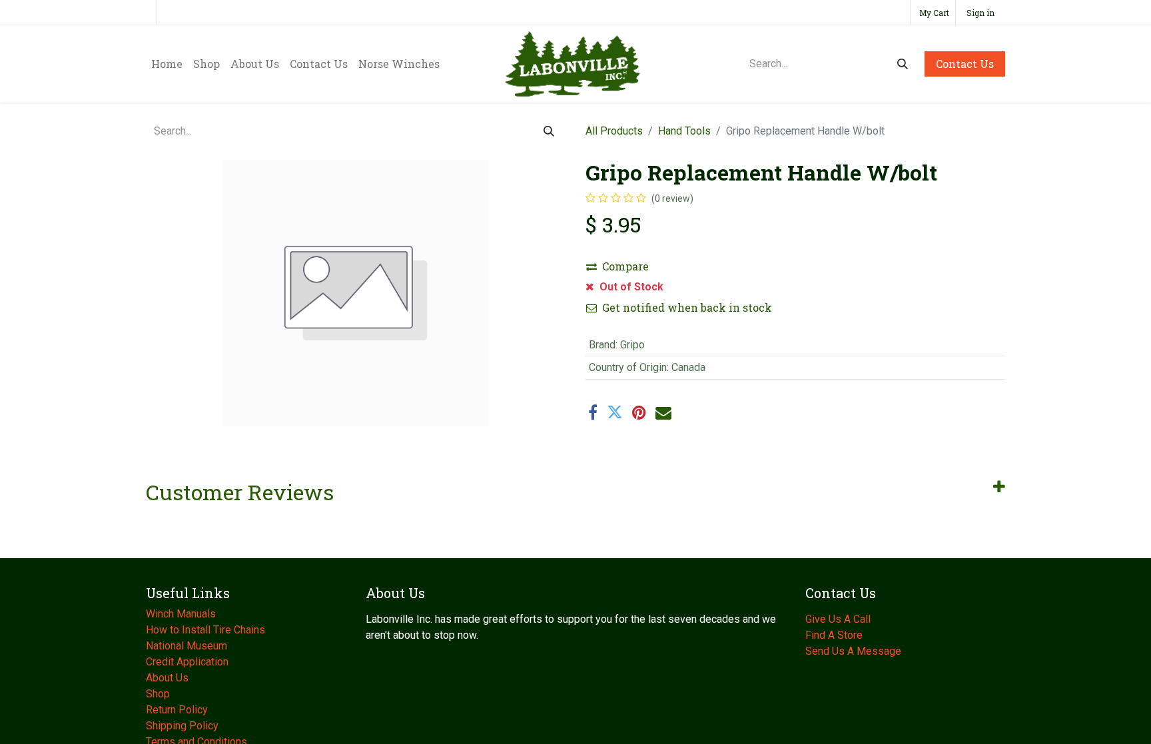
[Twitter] (615, 412)
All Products (614, 131)
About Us (168, 677)
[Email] (663, 412)
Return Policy (177, 709)
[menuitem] (167, 64)
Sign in (980, 12)
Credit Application (188, 661)
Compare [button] (625, 266)
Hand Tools (684, 131)
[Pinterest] (639, 412)
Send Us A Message (853, 651)
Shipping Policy (182, 725)
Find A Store (834, 635)
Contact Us (965, 64)
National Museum (188, 645)
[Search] (902, 64)
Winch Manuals (181, 613)
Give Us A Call (838, 619)
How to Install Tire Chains (205, 629)
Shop (158, 693)
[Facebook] (592, 412)
